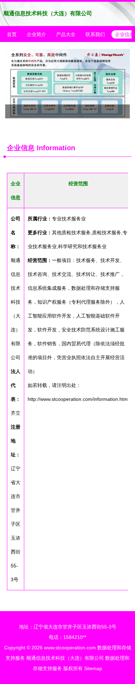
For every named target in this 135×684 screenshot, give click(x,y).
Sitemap (93, 668)
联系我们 (95, 34)
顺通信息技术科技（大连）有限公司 (47, 13)
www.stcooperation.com (70, 647)
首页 (12, 34)
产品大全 (65, 34)
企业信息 (21, 148)
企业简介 (36, 34)
